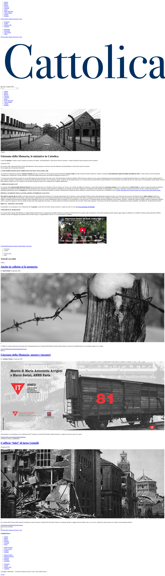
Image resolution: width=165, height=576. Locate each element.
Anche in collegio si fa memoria (19, 266)
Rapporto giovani (9, 556)
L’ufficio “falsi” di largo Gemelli (20, 442)
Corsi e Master (8, 13)
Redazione (7, 29)
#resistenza (20, 525)
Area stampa (7, 32)
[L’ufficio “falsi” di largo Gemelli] (82, 518)
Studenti (6, 16)
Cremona (6, 8)
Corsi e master (8, 549)
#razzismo (29, 246)
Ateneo (6, 2)
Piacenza (6, 6)
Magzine (6, 559)
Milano (6, 3)
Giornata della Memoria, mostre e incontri (26, 354)
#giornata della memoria (7, 437)
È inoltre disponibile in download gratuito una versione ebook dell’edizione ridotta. (138, 190)
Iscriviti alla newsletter (7, 526)
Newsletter (7, 31)
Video (5, 34)
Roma (5, 10)
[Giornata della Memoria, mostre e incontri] (82, 429)
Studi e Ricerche (8, 11)
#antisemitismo (22, 246)
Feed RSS (7, 561)
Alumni (6, 14)
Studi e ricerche (8, 547)
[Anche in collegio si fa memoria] (82, 341)
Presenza (6, 558)
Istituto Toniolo (8, 555)
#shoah (15, 246)
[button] (1, 108)
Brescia (6, 5)
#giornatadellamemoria (7, 246)
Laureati (6, 550)
